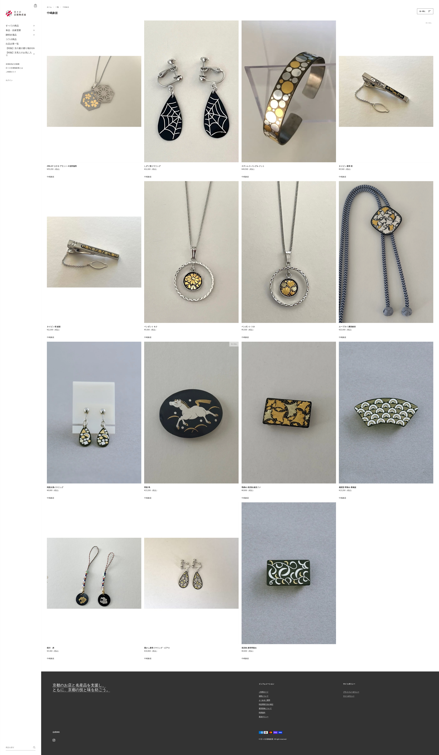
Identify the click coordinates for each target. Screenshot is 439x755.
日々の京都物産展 (266, 739)
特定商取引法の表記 (266, 704)
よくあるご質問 (264, 700)
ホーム (49, 7)
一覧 (57, 7)
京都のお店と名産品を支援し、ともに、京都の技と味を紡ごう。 (81, 687)
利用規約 (262, 712)
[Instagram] (54, 740)
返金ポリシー (263, 717)
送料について (263, 696)
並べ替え (422, 11)
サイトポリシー (348, 696)
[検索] (34, 747)
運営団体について (265, 708)
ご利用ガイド (263, 692)
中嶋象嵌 (50, 177)
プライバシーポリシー (351, 692)
